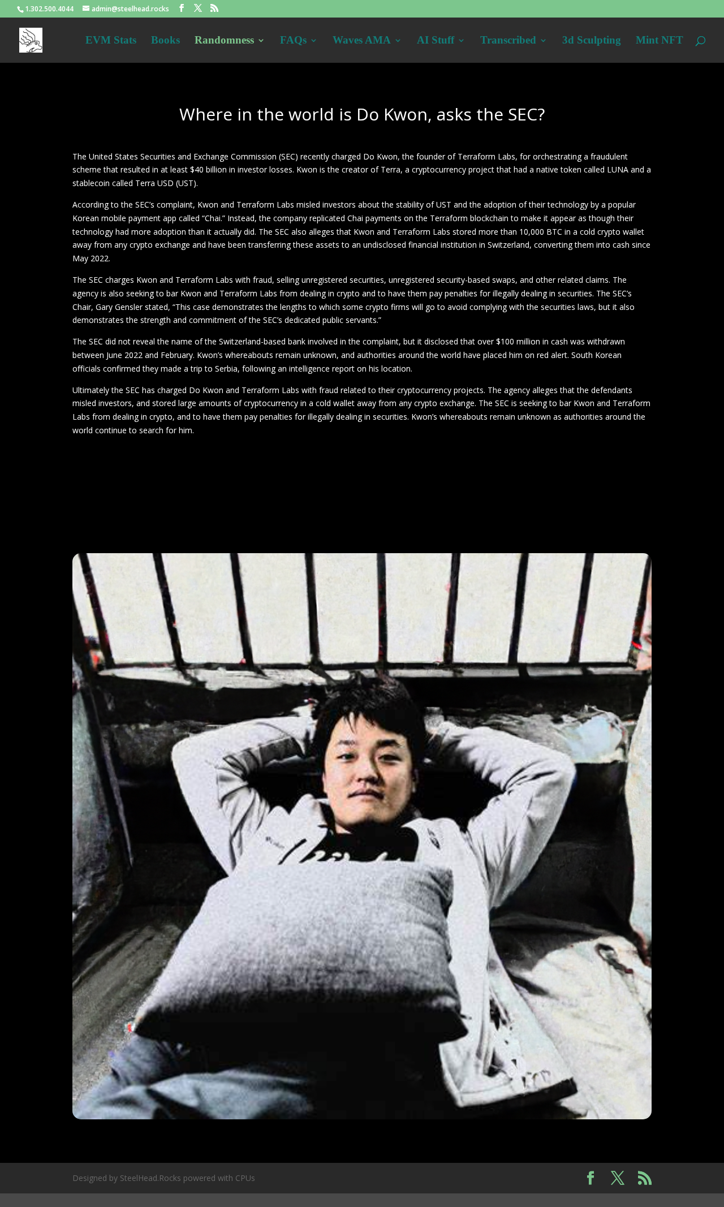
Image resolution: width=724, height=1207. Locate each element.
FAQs (293, 41)
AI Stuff (435, 41)
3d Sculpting (591, 41)
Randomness (224, 41)
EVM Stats (110, 41)
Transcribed (508, 41)
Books (165, 41)
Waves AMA (362, 41)
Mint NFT (659, 41)
